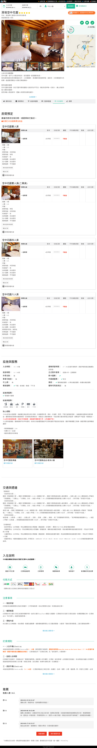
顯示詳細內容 (8, 463)
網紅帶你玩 (78, 1)
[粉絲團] (87, 23)
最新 (9, 101)
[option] (17, 448)
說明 (60, 101)
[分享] (82, 23)
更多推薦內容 (55, 734)
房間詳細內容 (9, 175)
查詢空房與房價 (8, 167)
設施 (34, 101)
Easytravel (51, 746)
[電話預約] (92, 23)
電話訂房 (5, 171)
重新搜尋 (71, 6)
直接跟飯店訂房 (52, 1)
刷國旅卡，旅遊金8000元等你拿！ (83, 12)
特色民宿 (62, 1)
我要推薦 (41, 734)
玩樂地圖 (86, 1)
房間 (21, 101)
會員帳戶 (94, 1)
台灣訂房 (42, 1)
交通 (47, 101)
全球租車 (69, 1)
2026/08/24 (57, 138)
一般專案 (24, 139)
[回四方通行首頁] (3, 1)
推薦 (70, 101)
